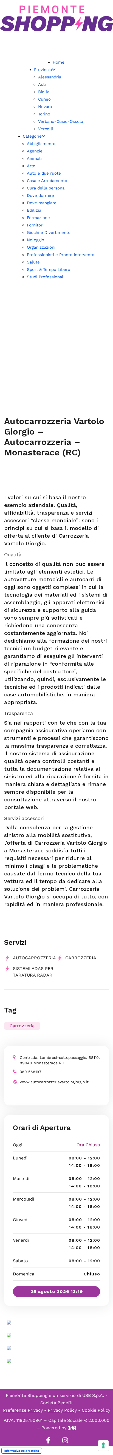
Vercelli (45, 128)
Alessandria (49, 77)
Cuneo (44, 99)
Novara (45, 106)
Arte (31, 165)
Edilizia (34, 210)
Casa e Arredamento (47, 180)
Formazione (38, 217)
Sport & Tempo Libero (48, 269)
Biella (43, 91)
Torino (44, 114)
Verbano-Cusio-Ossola (60, 121)
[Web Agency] (72, 1427)
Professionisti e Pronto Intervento (60, 254)
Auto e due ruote (44, 173)
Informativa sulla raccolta (21, 1450)
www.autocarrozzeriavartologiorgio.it (54, 1082)
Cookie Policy (96, 1410)
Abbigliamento (41, 143)
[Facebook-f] (48, 1440)
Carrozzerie (22, 1025)
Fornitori (35, 225)
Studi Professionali (45, 276)
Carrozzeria (80, 957)
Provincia (43, 69)
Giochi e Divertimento (48, 232)
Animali (34, 158)
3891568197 (30, 1072)
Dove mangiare (41, 202)
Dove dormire (40, 195)
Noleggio (35, 239)
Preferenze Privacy (23, 1410)
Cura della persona (45, 188)
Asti (42, 84)
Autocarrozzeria (34, 957)
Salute (33, 262)
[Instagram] (65, 1440)
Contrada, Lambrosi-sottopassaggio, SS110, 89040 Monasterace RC (60, 1060)
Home (58, 62)
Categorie (32, 136)
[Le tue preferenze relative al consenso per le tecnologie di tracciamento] (103, 1445)
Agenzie (35, 151)
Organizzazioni (41, 247)
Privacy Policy (62, 1410)
